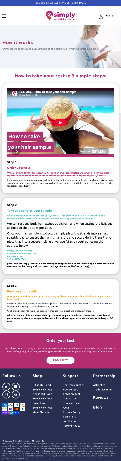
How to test (70, 389)
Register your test (74, 385)
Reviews (101, 397)
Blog (97, 407)
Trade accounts (103, 389)
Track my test (71, 394)
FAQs (66, 407)
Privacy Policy (71, 412)
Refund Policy (71, 425)
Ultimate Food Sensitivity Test (42, 387)
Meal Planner (41, 412)
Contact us (70, 398)
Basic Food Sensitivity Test (42, 405)
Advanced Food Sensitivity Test (42, 396)
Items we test (71, 403)
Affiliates (99, 385)
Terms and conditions (69, 419)
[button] (4, 16)
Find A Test (60, 360)
